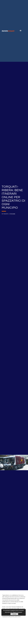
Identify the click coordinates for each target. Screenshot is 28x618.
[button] (20, 30)
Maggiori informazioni (17, 612)
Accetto (14, 614)
